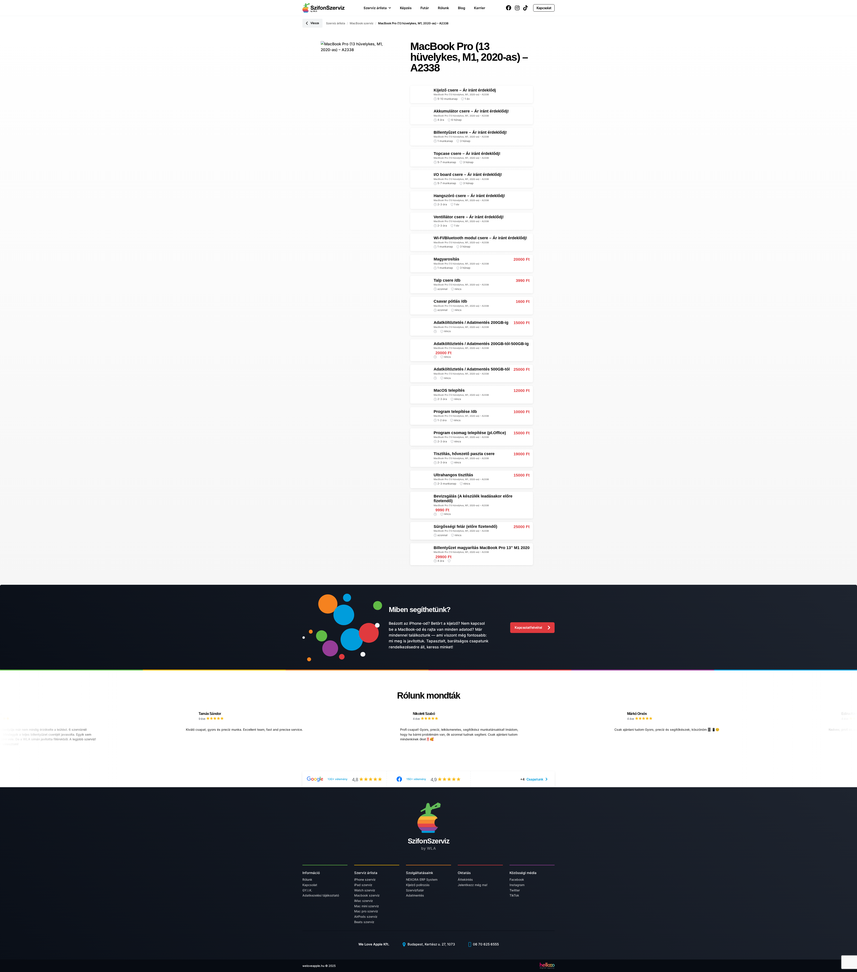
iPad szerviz (363, 885)
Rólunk (443, 8)
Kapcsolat (544, 8)
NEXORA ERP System (421, 879)
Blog (461, 8)
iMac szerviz (363, 901)
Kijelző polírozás (418, 885)
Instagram (517, 885)
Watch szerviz (364, 890)
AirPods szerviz (365, 916)
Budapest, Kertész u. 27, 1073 (431, 944)
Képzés (406, 8)
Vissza (314, 23)
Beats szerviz (364, 922)
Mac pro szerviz (366, 911)
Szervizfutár (415, 890)
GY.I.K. (307, 890)
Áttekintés (465, 879)
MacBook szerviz (361, 23)
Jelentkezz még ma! (472, 885)
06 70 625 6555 (485, 944)
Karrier (479, 8)
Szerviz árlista (375, 8)
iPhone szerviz (365, 879)
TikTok (514, 895)
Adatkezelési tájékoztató (320, 895)
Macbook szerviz (367, 895)
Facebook (517, 879)
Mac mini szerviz (366, 906)
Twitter (515, 890)
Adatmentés (415, 895)
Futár (424, 8)
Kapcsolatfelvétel (528, 627)
